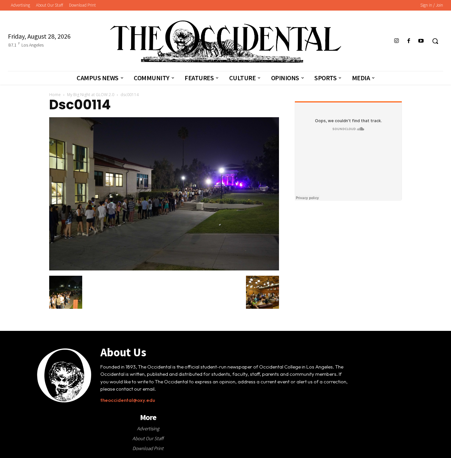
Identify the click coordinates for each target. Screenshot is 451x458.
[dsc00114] (164, 268)
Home (55, 94)
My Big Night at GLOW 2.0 (90, 94)
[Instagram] (396, 41)
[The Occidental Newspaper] (225, 41)
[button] (435, 41)
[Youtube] (421, 41)
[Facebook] (408, 41)
